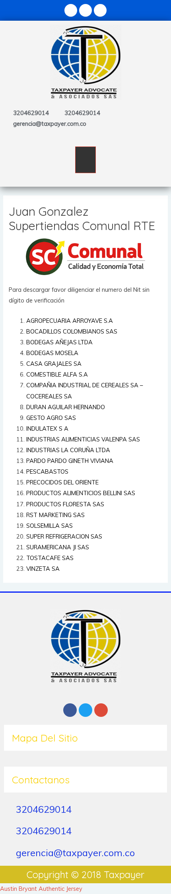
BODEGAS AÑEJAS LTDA (59, 342)
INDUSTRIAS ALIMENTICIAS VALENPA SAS (83, 439)
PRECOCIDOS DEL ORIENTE (62, 482)
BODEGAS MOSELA (52, 353)
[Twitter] (85, 10)
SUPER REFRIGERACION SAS (64, 536)
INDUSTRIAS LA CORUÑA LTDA (68, 450)
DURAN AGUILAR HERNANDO (65, 407)
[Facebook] (70, 10)
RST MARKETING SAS (55, 515)
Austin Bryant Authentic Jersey (41, 888)
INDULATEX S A (47, 428)
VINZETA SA (43, 568)
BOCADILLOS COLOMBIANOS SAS (71, 331)
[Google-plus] (100, 10)
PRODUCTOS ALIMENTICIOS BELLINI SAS (80, 493)
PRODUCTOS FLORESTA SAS (65, 504)
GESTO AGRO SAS (51, 418)
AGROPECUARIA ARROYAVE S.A (69, 320)
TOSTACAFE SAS (50, 558)
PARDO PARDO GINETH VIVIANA (69, 461)
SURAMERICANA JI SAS (57, 547)
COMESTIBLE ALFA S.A (57, 374)
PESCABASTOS (47, 471)
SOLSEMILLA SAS (49, 525)
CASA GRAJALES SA (54, 363)
